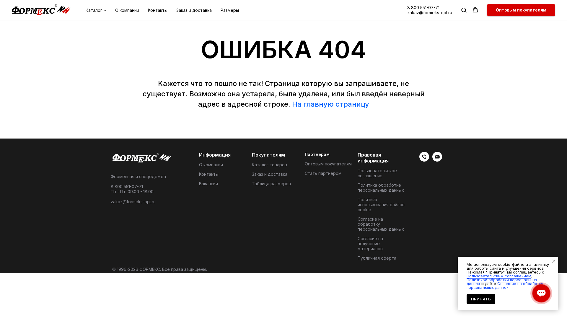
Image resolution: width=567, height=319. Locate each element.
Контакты (157, 10)
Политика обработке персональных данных (381, 188)
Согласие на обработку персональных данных (381, 224)
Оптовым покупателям (328, 163)
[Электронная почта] (437, 159)
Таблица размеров (271, 183)
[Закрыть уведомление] (554, 261)
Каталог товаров (269, 164)
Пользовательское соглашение (377, 173)
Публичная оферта (377, 258)
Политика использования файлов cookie (381, 204)
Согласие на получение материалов (370, 243)
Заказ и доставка (194, 10)
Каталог (94, 10)
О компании (127, 10)
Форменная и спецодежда (138, 176)
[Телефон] (424, 159)
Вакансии (208, 183)
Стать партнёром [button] (323, 173)
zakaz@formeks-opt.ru (429, 12)
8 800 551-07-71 (423, 7)
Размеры (230, 10)
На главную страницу (330, 104)
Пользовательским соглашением (499, 276)
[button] (464, 10)
